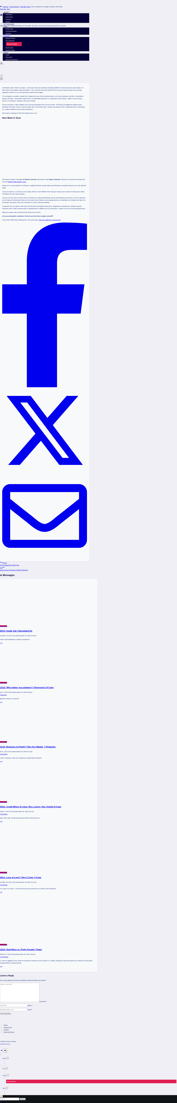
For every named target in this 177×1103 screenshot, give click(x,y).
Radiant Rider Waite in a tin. (17, 182)
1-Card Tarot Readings (11, 31)
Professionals (9, 14)
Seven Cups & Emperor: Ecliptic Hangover (14, 569)
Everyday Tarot (9, 28)
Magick (4, 1058)
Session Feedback (10, 50)
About (6, 1025)
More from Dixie (9, 47)
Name (30, 1005)
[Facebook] (44, 387)
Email (30, 1009)
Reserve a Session (12, 44)
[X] (44, 472)
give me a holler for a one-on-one (49, 220)
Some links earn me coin (5, 1043)
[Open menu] (1, 76)
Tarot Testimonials (10, 40)
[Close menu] (0, 1054)
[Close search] (1, 1096)
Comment (43, 1001)
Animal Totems (9, 17)
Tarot (4, 1068)
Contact (7, 54)
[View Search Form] (1, 63)
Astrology (8, 21)
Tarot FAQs (8, 33)
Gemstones (8, 19)
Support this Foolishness (12, 59)
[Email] (44, 558)
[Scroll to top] (1, 1050)
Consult (4, 1075)
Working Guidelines (10, 38)
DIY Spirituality (9, 24)
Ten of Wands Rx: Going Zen (9, 564)
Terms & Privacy (9, 1032)
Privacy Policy (9, 57)
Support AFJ (8, 1027)
